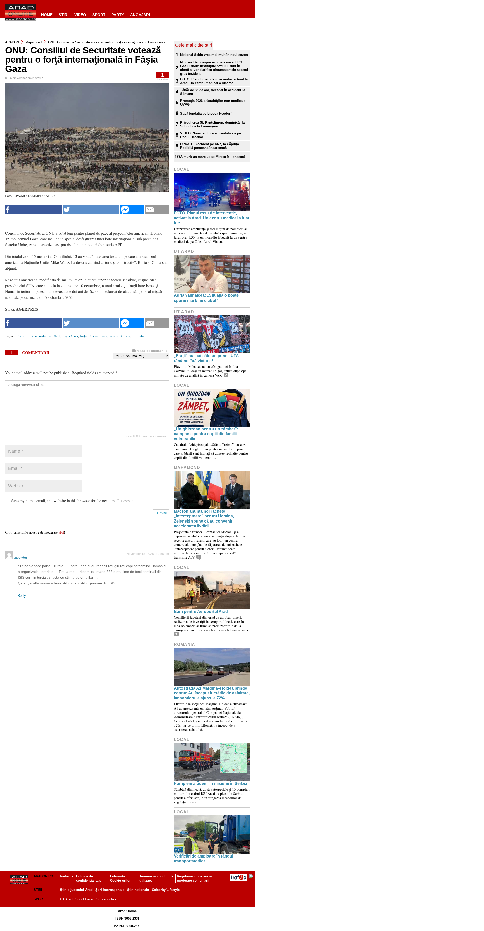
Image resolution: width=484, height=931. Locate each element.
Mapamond (33, 42)
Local (181, 169)
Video (80, 15)
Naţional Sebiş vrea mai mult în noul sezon (214, 55)
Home (47, 15)
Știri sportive (106, 899)
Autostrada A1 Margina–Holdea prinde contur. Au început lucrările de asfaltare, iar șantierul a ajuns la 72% (212, 693)
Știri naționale (138, 890)
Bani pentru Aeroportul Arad (201, 611)
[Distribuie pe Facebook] (33, 209)
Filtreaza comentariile (150, 350)
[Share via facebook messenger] (132, 209)
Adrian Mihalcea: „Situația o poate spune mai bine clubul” (206, 297)
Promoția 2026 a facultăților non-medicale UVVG (212, 102)
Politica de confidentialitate (88, 878)
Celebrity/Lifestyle (166, 890)
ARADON (12, 42)
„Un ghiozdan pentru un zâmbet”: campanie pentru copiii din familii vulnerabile (206, 434)
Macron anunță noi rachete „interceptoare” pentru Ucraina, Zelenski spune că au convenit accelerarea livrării (204, 518)
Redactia (66, 876)
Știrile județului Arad (76, 890)
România (184, 644)
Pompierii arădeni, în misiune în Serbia (210, 783)
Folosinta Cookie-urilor (120, 878)
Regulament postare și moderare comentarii (194, 878)
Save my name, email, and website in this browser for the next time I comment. (73, 500)
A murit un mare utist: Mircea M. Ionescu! (212, 157)
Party (117, 15)
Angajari (140, 15)
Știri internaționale (109, 890)
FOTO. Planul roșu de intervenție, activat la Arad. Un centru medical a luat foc (214, 81)
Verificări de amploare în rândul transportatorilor (203, 858)
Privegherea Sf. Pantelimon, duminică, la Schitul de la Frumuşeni (212, 124)
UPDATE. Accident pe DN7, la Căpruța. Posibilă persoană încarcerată (210, 146)
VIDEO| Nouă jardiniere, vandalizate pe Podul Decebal (210, 135)
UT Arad (184, 251)
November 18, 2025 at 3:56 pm (148, 554)
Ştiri (63, 15)
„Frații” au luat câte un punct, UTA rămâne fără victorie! (206, 358)
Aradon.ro (43, 876)
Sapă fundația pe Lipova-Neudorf (205, 113)
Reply (22, 596)
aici (61, 532)
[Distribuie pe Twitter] (91, 209)
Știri (38, 890)
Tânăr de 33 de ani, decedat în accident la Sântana (212, 92)
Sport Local (84, 899)
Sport (98, 15)
